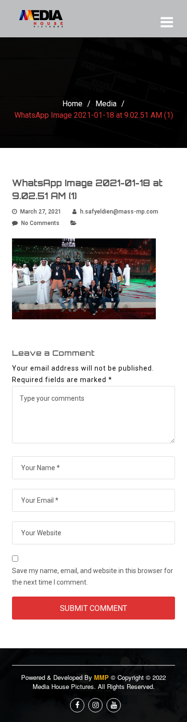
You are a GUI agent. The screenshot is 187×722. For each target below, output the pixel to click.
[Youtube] (113, 705)
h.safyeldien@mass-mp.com (119, 211)
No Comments (40, 223)
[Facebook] (77, 705)
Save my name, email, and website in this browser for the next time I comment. (92, 576)
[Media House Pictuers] (48, 19)
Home (72, 103)
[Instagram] (95, 705)
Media (106, 103)
